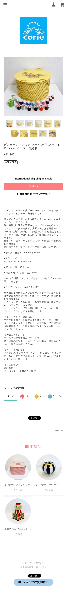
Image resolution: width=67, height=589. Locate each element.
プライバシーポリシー (33, 563)
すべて (10, 396)
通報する (59, 430)
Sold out (33, 186)
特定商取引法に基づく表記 (33, 567)
